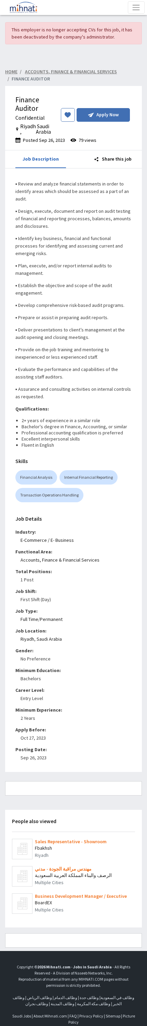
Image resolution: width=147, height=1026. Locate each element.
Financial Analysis (36, 477)
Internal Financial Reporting (88, 477)
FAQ (73, 1015)
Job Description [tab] (41, 159)
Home (11, 72)
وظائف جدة (89, 997)
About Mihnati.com (51, 1015)
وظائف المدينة (63, 1003)
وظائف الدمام (65, 997)
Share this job (116, 159)
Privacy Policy (91, 1015)
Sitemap (113, 1015)
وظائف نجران (36, 1003)
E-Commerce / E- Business (47, 540)
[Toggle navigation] (136, 7)
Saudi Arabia (49, 639)
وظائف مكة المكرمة (93, 1003)
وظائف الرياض (39, 997)
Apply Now (107, 114)
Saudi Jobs (21, 1015)
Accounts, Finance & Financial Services (60, 560)
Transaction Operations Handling (49, 494)
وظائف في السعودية (117, 997)
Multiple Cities (49, 882)
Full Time (29, 619)
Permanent (51, 619)
